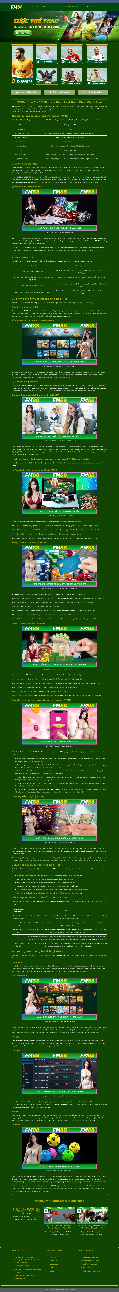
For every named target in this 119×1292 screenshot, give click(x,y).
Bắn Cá (70, 7)
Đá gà (48, 7)
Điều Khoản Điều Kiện (91, 1261)
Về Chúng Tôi (88, 1268)
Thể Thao (64, 7)
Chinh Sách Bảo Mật (90, 1257)
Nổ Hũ (76, 7)
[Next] (114, 26)
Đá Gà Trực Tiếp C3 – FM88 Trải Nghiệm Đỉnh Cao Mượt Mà (59, 1227)
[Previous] (4, 26)
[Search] (32, 7)
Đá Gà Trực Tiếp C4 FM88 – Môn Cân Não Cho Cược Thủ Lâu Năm (26, 1210)
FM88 (36, 7)
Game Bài (42, 7)
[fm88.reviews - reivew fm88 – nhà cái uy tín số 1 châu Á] (20, 7)
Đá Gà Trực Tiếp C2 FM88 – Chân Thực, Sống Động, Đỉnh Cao (92, 1227)
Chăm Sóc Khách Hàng (91, 1271)
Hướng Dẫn (89, 7)
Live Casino (56, 7)
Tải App (82, 7)
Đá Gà (52, 1271)
